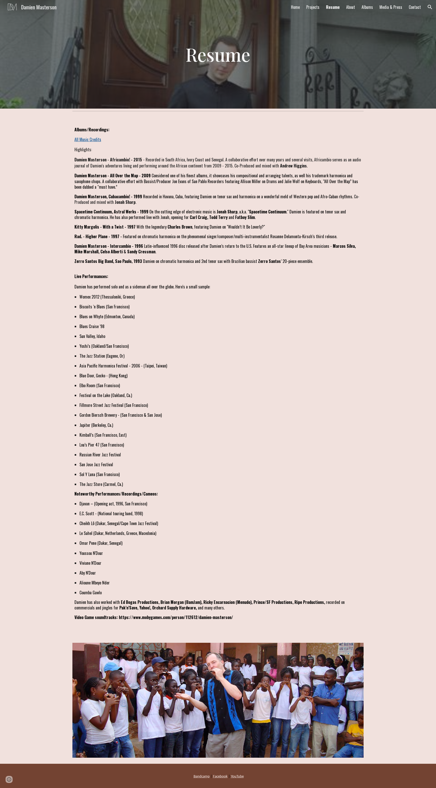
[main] (218, 54)
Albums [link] (367, 7)
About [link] (350, 7)
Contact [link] (415, 7)
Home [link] (295, 7)
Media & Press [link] (390, 7)
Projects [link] (312, 7)
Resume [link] (333, 7)
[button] (430, 7)
